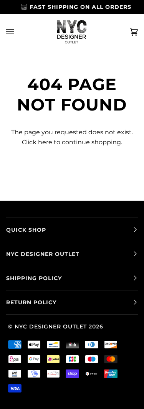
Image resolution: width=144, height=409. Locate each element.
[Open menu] (17, 32)
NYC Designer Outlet (51, 326)
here (45, 142)
